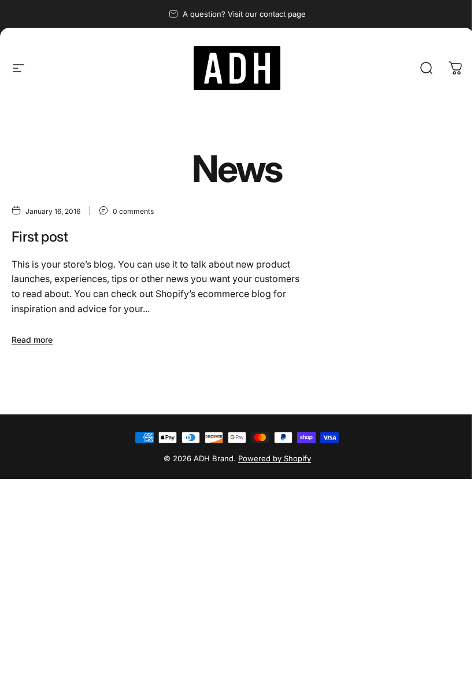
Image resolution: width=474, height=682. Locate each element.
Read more (32, 339)
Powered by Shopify (274, 458)
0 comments (133, 211)
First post (40, 236)
